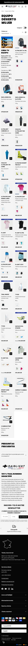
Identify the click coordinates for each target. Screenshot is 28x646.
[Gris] (3, 139)
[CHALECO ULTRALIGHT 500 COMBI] (21, 121)
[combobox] (13, 516)
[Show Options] (16, 516)
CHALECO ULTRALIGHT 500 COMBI (20, 131)
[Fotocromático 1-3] (3, 364)
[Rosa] (17, 65)
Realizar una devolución (7, 581)
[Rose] (17, 211)
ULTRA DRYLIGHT (20, 196)
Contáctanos (4, 578)
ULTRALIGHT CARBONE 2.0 (5, 130)
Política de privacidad (16, 638)
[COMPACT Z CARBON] (21, 382)
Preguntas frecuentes (7, 584)
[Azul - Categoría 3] (21, 337)
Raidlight (7, 635)
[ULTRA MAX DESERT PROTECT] (21, 154)
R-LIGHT (3, 232)
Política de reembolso (6, 638)
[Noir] (17, 61)
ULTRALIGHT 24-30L (21, 50)
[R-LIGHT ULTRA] (21, 224)
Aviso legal (13, 639)
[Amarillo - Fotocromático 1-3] (17, 337)
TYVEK (17, 294)
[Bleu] (21, 108)
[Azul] (21, 61)
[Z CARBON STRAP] (7, 418)
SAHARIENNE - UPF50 (19, 359)
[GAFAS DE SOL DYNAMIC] (21, 318)
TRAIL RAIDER (5, 294)
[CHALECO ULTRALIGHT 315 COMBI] (7, 154)
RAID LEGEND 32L (6, 97)
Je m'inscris (23, 517)
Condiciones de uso (5, 639)
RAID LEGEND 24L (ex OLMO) (20, 98)
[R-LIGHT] (7, 224)
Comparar (19, 27)
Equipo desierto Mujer (9, 11)
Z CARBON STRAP (6, 426)
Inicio (2, 11)
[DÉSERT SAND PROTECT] (7, 382)
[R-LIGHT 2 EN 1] (21, 256)
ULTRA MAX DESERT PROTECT (21, 164)
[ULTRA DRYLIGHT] (21, 188)
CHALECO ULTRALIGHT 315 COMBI (5, 164)
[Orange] (17, 108)
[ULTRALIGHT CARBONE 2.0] (7, 121)
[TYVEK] (21, 286)
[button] (25, 6)
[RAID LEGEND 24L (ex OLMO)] (21, 89)
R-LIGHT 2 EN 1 (19, 264)
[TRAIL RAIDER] (7, 286)
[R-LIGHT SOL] (7, 350)
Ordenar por (4, 31)
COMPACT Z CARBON (21, 390)
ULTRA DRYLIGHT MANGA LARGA (6, 197)
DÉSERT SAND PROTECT (5, 391)
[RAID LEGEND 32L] (7, 89)
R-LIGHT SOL (4, 358)
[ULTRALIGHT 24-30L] (21, 42)
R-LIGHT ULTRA (19, 232)
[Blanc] (3, 209)
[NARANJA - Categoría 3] (7, 364)
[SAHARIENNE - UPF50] (21, 350)
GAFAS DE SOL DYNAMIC (19, 327)
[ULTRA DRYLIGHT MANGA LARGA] (7, 188)
